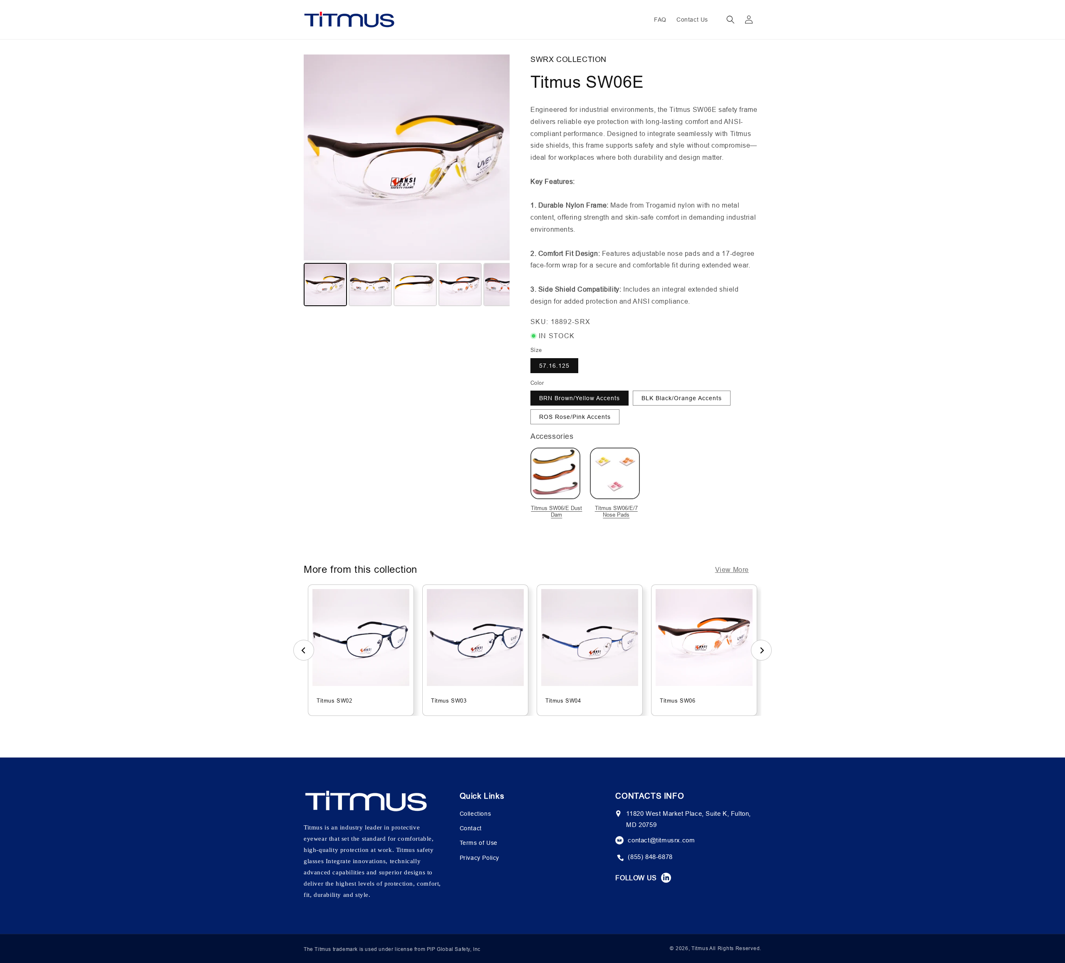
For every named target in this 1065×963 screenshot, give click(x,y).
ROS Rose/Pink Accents (575, 416)
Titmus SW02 (334, 700)
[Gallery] (407, 181)
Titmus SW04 (563, 700)
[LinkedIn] (666, 878)
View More (732, 569)
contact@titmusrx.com (661, 840)
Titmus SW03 (449, 700)
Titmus (699, 948)
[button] (730, 19)
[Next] (497, 157)
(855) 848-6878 (650, 856)
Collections (475, 813)
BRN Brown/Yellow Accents (579, 398)
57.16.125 (554, 365)
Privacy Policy (479, 857)
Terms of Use (479, 842)
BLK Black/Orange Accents (681, 398)
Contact (471, 828)
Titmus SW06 (678, 700)
